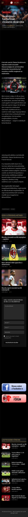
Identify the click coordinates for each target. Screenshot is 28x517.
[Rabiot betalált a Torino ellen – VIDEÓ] (6, 464)
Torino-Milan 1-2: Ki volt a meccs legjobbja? (18, 454)
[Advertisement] (14, 45)
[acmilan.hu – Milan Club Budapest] (14, 2)
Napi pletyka (6, 12)
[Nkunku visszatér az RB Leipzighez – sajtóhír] (14, 227)
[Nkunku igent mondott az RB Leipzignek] (14, 277)
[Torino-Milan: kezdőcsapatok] (6, 489)
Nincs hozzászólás (9, 27)
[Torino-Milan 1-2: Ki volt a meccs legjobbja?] (6, 455)
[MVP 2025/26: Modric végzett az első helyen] (6, 498)
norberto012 (11, 25)
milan (12, 209)
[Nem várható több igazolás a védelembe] (14, 252)
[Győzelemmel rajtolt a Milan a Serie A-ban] (6, 481)
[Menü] (3, 2)
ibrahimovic (5, 209)
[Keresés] (25, 2)
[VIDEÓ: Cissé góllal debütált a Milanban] (6, 473)
